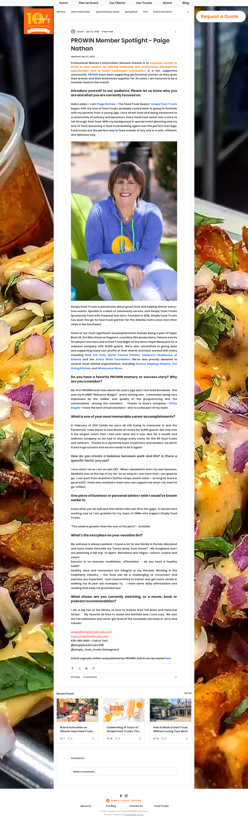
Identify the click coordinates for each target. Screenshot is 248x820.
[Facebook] (121, 796)
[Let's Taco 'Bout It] (170, 710)
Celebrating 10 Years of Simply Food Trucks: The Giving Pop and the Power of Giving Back (124, 729)
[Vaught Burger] (77, 710)
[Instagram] (126, 796)
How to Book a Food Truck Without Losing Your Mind (170, 729)
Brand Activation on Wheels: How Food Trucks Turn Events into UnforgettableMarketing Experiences (77, 729)
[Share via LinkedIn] (86, 668)
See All (187, 693)
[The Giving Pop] (124, 710)
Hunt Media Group (134, 814)
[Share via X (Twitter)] (79, 668)
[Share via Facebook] (72, 668)
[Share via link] (93, 668)
